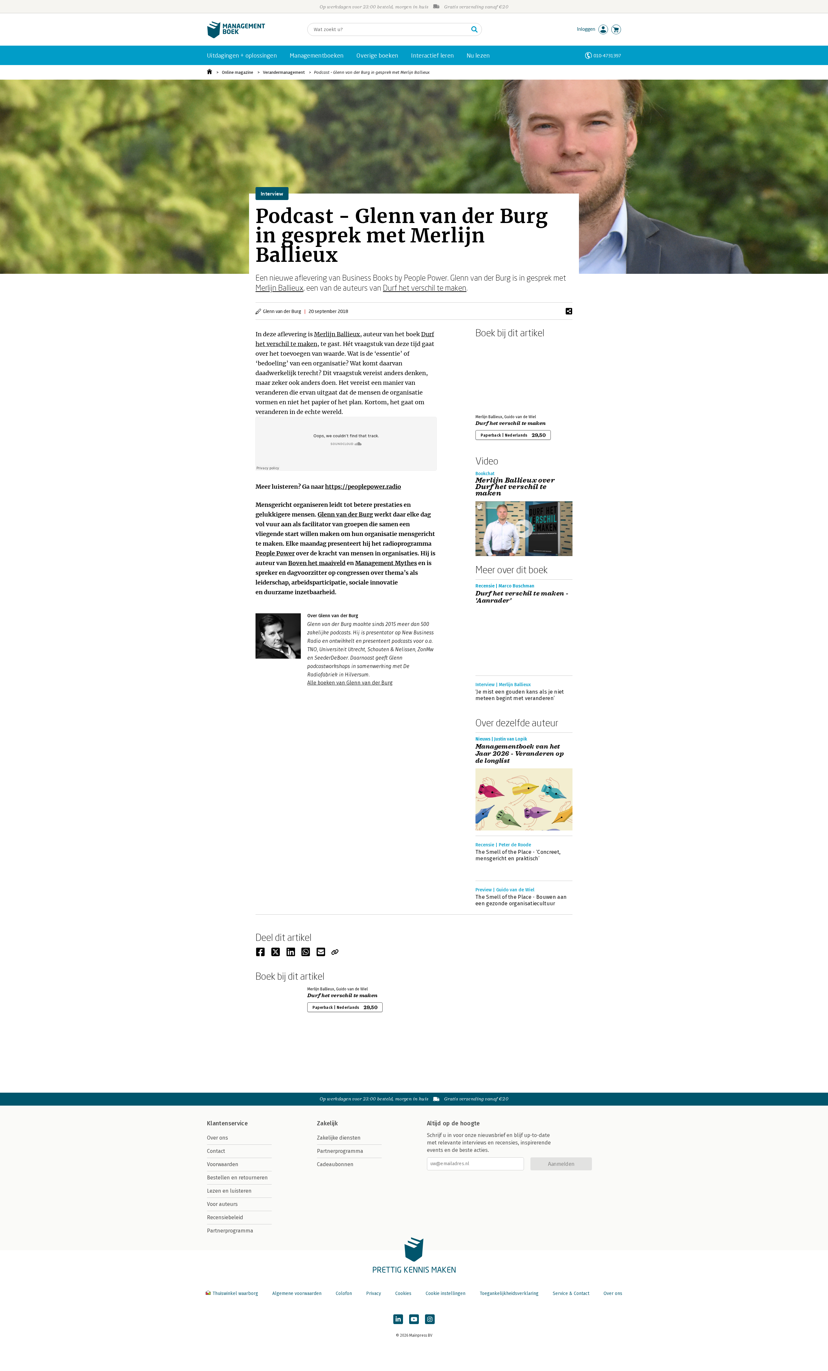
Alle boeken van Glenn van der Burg (350, 683)
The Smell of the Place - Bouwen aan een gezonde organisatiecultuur (521, 900)
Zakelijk (327, 1123)
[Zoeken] (474, 29)
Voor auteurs (222, 1204)
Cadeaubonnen (335, 1164)
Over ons (217, 1138)
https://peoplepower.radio (363, 486)
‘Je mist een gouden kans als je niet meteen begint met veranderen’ (519, 695)
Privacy (373, 1293)
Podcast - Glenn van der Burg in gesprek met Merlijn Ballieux (372, 72)
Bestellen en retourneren (237, 1178)
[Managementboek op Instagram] (430, 1319)
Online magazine (237, 72)
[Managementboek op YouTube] (414, 1319)
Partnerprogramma (230, 1231)
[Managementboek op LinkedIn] (398, 1319)
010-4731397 (607, 55)
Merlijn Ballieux (279, 287)
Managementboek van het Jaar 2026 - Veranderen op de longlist (519, 753)
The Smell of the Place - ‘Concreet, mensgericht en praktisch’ (518, 855)
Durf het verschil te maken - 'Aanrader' (521, 597)
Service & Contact (571, 1293)
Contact (216, 1151)
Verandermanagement (284, 72)
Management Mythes (386, 563)
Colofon (344, 1293)
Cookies (403, 1293)
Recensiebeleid (225, 1217)
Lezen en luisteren (229, 1191)
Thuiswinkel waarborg (235, 1293)
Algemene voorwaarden (296, 1293)
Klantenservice (227, 1123)
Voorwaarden (222, 1164)
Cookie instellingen (445, 1293)
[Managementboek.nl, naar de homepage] (236, 36)
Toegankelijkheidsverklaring (509, 1293)
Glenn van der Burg (345, 514)
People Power (275, 553)
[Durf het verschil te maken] (498, 374)
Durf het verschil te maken (424, 287)
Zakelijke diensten (339, 1138)
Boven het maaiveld (316, 563)
